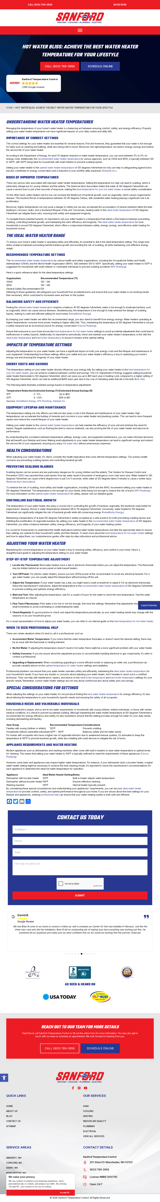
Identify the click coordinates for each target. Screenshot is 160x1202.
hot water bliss (70, 443)
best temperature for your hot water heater (99, 189)
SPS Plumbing (118, 266)
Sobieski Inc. (109, 170)
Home (9, 107)
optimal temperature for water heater (64, 665)
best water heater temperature (103, 694)
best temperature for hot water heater (73, 331)
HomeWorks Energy (80, 313)
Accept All (64, 1193)
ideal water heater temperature (118, 222)
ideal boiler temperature (119, 210)
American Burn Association (20, 481)
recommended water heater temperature (59, 159)
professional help (50, 794)
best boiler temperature (48, 337)
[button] (4, 1078)
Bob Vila (139, 379)
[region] (40, 1184)
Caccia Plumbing (86, 325)
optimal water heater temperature (57, 167)
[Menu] (80, 30)
